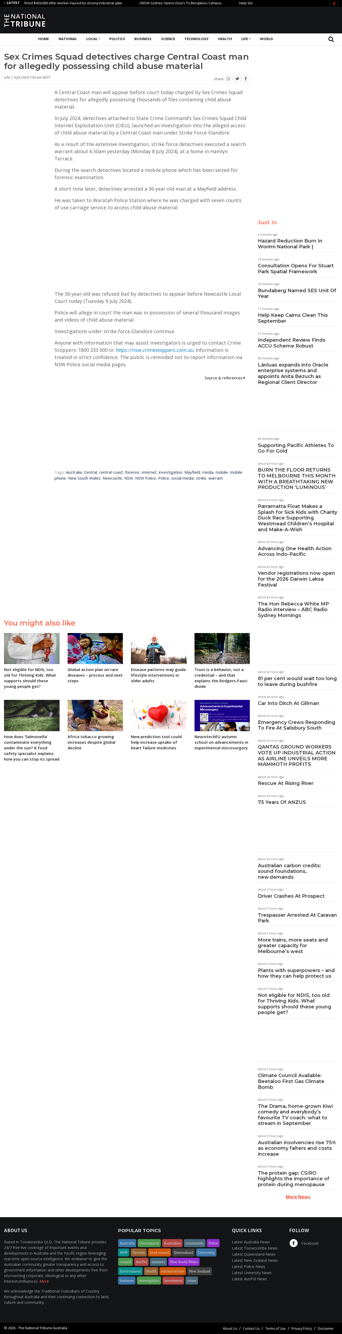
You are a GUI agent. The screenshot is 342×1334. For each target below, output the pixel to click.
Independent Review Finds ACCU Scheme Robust (291, 343)
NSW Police (145, 478)
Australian (172, 1243)
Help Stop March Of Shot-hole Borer (249, 3)
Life (244, 38)
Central (90, 472)
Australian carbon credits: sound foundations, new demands (289, 871)
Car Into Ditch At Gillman (288, 703)
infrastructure (172, 1271)
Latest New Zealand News (255, 1260)
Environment (130, 1271)
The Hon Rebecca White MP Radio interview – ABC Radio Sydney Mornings (293, 609)
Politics (117, 38)
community (194, 1243)
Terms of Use (275, 1328)
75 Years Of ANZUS (282, 802)
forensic (132, 472)
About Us (230, 1328)
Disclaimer (326, 1328)
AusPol (141, 1261)
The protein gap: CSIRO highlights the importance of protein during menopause (293, 1179)
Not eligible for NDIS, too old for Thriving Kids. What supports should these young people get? (294, 1004)
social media (182, 478)
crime (191, 1280)
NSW (128, 478)
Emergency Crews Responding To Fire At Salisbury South (296, 725)
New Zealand (199, 1271)
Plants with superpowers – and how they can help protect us (296, 973)
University (206, 1252)
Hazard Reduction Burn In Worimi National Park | (290, 244)
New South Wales (84, 478)
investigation (170, 472)
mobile (222, 472)
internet (149, 472)
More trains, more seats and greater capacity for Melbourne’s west (293, 945)
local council (159, 1252)
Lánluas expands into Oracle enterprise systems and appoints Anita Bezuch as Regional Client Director (293, 373)
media (207, 472)
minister (158, 1261)
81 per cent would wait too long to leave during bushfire (297, 681)
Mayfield (192, 472)
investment (173, 1280)
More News (298, 1197)
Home (43, 38)
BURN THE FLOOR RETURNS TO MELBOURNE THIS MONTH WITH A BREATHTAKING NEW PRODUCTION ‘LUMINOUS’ (297, 478)
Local (92, 38)
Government (149, 1243)
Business (142, 38)
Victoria (138, 1252)
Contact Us (251, 1328)
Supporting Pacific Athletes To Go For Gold (296, 448)
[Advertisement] (240, 19)
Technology (196, 38)
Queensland (183, 1252)
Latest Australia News (251, 1241)
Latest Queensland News (253, 1254)
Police (163, 478)
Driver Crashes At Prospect (291, 896)
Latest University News (252, 1272)
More (44, 1281)
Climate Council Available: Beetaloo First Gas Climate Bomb (291, 1081)
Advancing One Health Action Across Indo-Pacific (295, 551)
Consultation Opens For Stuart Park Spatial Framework (296, 269)
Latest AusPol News (249, 1278)
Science (168, 38)
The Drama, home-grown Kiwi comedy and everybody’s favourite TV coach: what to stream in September (295, 1115)
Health (225, 38)
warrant (215, 478)
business (127, 1280)
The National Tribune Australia (42, 1327)
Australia (74, 472)
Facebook (309, 1243)
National (68, 38)
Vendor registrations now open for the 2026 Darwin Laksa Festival (296, 579)
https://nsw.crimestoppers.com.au (154, 350)
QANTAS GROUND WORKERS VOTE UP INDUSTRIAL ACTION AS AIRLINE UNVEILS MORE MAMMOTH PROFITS (297, 755)
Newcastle (112, 478)
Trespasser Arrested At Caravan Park (297, 918)
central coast (111, 472)
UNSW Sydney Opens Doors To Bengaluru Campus (161, 3)
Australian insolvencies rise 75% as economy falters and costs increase (297, 1148)
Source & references (224, 377)
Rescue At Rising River (285, 783)
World (266, 38)
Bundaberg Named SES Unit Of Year (297, 293)
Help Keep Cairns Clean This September (293, 318)
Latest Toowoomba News (255, 1248)
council (125, 1261)
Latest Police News (248, 1266)
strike (201, 478)
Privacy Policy (302, 1328)
